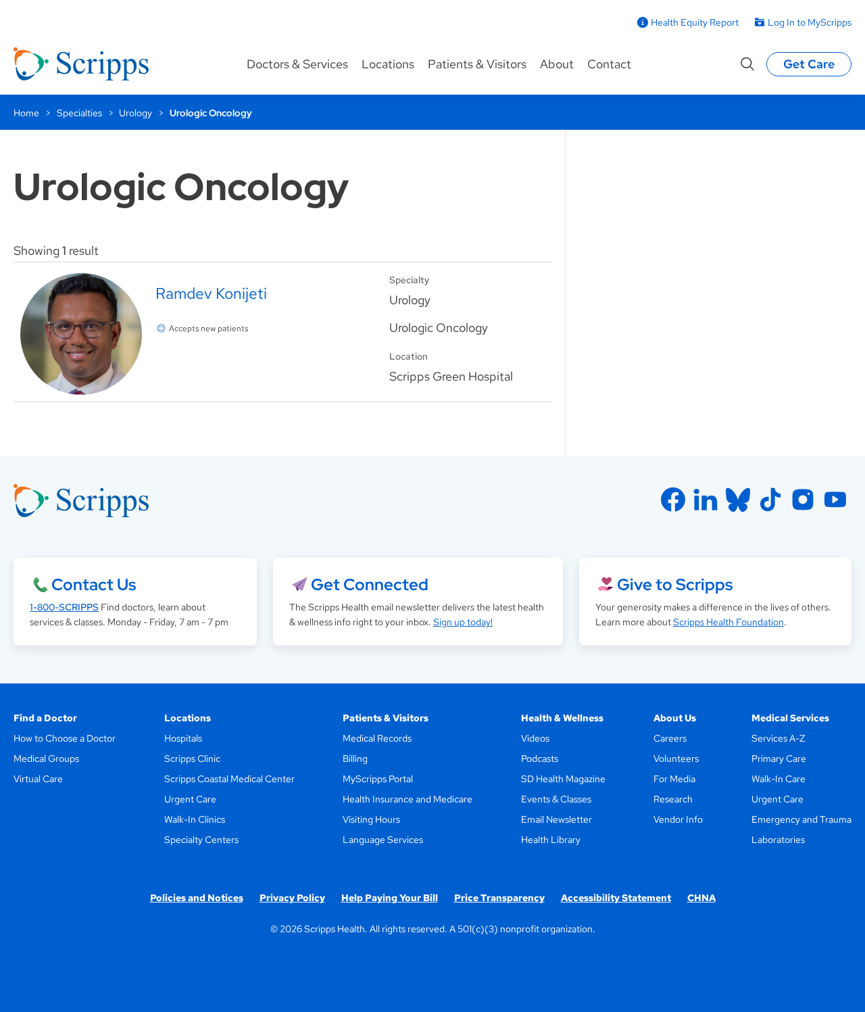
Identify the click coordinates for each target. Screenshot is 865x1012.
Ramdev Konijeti (211, 293)
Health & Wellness (562, 718)
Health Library (550, 840)
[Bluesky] (738, 499)
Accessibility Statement (616, 898)
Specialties (79, 113)
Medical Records (377, 738)
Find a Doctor (45, 718)
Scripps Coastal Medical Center (229, 779)
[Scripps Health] (81, 64)
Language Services (383, 840)
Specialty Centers (201, 840)
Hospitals (183, 738)
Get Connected (369, 584)
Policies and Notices (196, 898)
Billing (355, 758)
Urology (135, 113)
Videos (535, 738)
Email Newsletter (556, 819)
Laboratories (778, 840)
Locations (388, 64)
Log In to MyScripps (809, 22)
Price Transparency (499, 898)
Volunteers (676, 758)
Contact (609, 64)
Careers (670, 738)
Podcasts (539, 758)
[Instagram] (803, 499)
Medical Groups (46, 758)
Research (673, 799)
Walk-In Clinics (194, 819)
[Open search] (747, 64)
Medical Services (790, 718)
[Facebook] (673, 499)
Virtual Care (38, 779)
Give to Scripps (675, 584)
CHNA (701, 898)
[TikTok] (770, 499)
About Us (674, 718)
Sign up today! (463, 622)
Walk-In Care (778, 779)
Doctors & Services (297, 64)
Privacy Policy (292, 898)
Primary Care (778, 758)
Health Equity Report (695, 22)
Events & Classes (556, 799)
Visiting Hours (371, 819)
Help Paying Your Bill (389, 898)
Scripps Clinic (192, 758)
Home (26, 113)
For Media (674, 779)
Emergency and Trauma (801, 819)
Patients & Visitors (477, 64)
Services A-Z (778, 738)
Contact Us (93, 584)
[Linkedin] (705, 499)
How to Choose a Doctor (65, 738)
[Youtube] (835, 499)
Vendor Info (678, 819)
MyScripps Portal (378, 779)
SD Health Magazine (563, 779)
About (557, 64)
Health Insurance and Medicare (407, 799)
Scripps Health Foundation (728, 622)
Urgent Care (190, 799)
